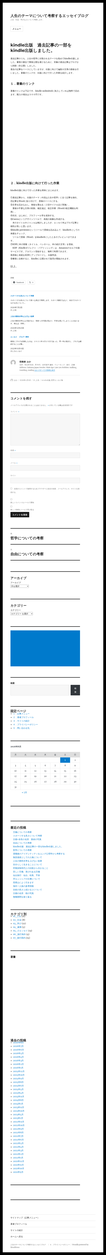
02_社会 (17, 920)
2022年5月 (18, 1143)
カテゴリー (15, 610)
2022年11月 (18, 1121)
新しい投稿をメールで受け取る (22, 510)
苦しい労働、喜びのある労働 (26, 871)
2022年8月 (18, 1132)
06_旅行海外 (19, 934)
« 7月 (24, 792)
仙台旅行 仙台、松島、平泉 (26, 875)
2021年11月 (18, 1165)
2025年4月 (18, 1093)
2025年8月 (18, 1082)
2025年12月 (19, 1071)
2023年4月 (18, 1114)
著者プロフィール (18, 1224)
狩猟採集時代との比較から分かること (30, 868)
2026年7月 (18, 1046)
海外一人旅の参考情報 (23, 886)
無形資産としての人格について (27, 857)
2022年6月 (18, 1139)
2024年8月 (18, 1100)
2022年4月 (18, 1147)
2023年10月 (18, 1111)
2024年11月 (18, 1096)
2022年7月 (18, 1136)
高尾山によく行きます (23, 882)
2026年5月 (18, 1053)
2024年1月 (18, 1103)
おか (15, 380)
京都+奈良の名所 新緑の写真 (27, 839)
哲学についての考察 (22, 850)
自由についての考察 (22, 843)
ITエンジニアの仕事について (26, 879)
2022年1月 (18, 1157)
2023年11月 (18, 1107)
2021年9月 (18, 1172)
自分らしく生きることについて (27, 864)
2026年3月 (18, 1060)
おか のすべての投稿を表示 (45, 370)
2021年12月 (18, 1161)
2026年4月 (18, 1057)
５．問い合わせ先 (21, 728)
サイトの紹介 (16, 1230)
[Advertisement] (46, 649)
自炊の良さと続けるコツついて (27, 889)
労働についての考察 (22, 832)
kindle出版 (46, 380)
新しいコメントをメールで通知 (22, 502)
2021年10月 (18, 1168)
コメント (14, 411)
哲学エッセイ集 (57, 380)
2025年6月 (18, 1085)
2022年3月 (18, 1150)
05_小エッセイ (20, 930)
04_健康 (17, 927)
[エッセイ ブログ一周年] (46, 344)
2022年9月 (18, 1129)
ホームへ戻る (16, 1236)
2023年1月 (18, 1118)
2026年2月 (18, 1064)
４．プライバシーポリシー (25, 724)
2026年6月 (18, 1049)
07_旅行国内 (19, 938)
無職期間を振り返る (22, 897)
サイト (13, 475)
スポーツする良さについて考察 (27, 835)
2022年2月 (18, 1154)
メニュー (16, 29)
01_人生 (36, 380)
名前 (13, 450)
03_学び (17, 923)
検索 (12, 683)
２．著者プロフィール (23, 717)
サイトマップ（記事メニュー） (24, 1217)
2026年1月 (18, 1067)
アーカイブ (15, 582)
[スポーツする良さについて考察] (46, 302)
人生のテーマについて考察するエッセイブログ (51, 15)
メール (13, 463)
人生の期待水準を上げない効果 (27, 861)
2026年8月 (18, 1042)
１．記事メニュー (21, 713)
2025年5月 (18, 1089)
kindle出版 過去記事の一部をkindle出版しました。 (38, 846)
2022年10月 (19, 1125)
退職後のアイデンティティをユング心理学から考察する (39, 853)
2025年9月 (18, 1078)
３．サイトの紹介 (21, 721)
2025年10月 (19, 1075)
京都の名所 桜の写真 (23, 893)
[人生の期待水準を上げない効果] (46, 323)
